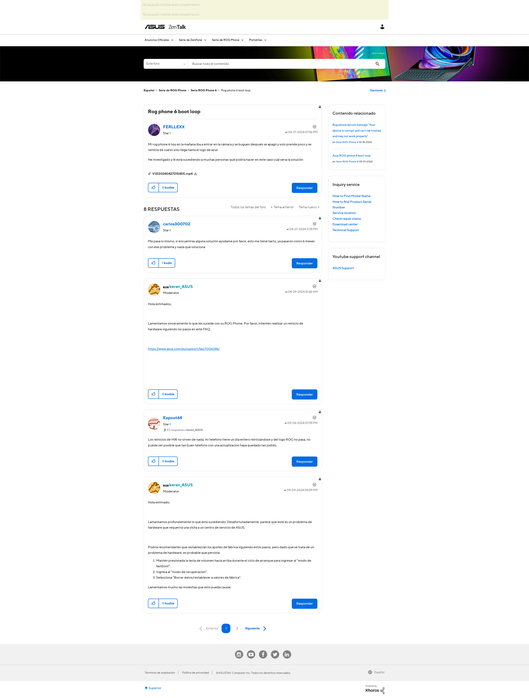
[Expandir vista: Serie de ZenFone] (205, 40)
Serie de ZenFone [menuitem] (190, 40)
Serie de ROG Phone (172, 90)
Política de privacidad (195, 673)
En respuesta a (185, 430)
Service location (344, 213)
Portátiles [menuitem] (255, 40)
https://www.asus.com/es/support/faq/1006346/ (184, 349)
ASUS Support (343, 268)
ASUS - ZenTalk (165, 27)
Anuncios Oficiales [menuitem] (157, 40)
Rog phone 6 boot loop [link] (235, 90)
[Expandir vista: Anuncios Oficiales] (172, 40)
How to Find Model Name (351, 196)
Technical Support (345, 230)
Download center (345, 224)
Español (149, 90)
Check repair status (346, 219)
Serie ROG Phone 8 (347, 161)
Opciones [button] (376, 90)
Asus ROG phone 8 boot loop (351, 156)
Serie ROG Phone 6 (204, 90)
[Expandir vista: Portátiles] (265, 40)
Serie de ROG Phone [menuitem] (225, 40)
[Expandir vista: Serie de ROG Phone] (242, 40)
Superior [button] (155, 688)
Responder (304, 188)
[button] (153, 187)
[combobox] (286, 64)
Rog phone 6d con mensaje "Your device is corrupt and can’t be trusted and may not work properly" (356, 130)
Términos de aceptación (160, 673)
